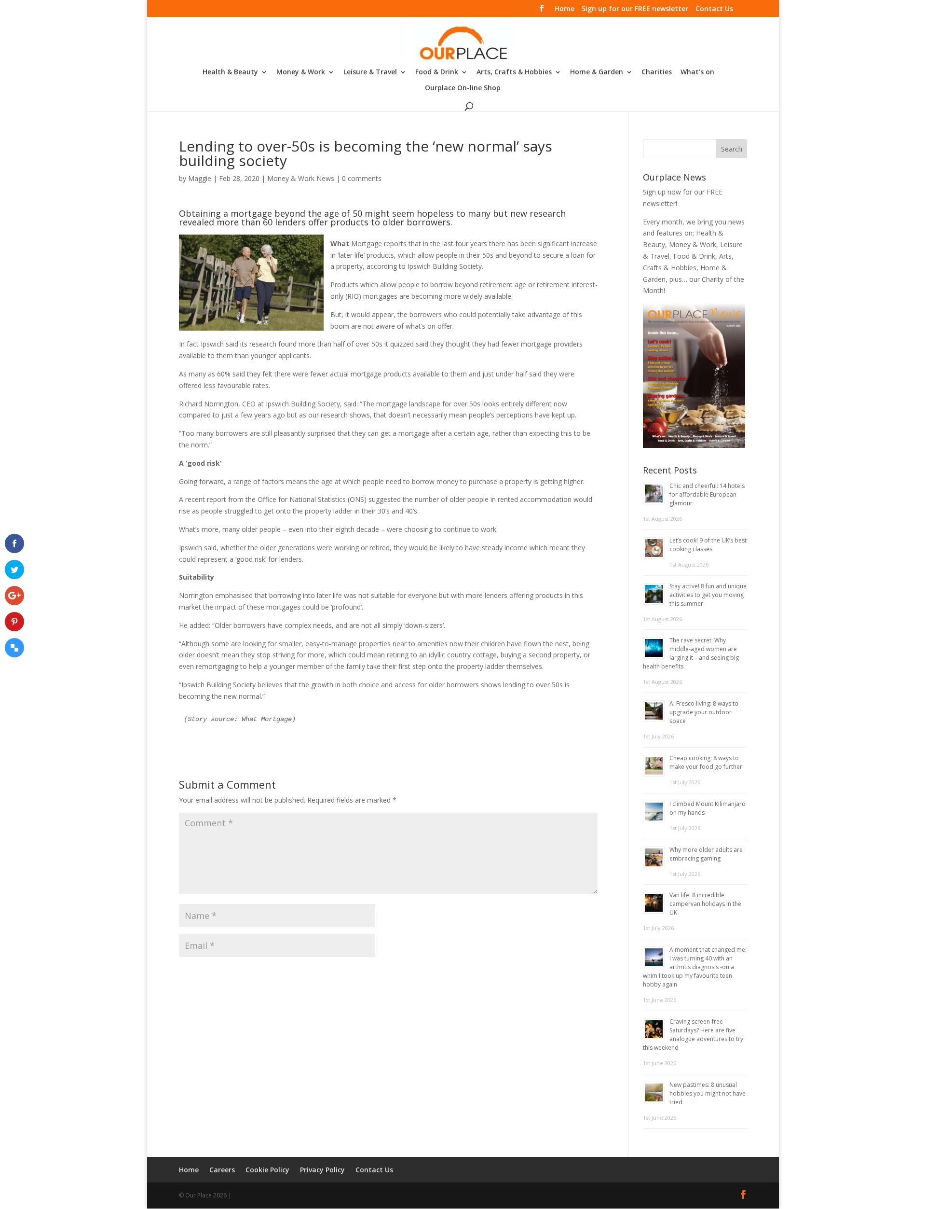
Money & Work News (300, 178)
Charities (656, 72)
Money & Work (300, 72)
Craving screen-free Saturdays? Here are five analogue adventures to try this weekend (693, 1034)
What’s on (697, 72)
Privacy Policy (322, 1169)
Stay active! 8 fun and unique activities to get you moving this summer (708, 595)
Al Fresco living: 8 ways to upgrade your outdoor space (703, 712)
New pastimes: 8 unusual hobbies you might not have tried (707, 1093)
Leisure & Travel (370, 72)
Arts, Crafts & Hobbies (514, 72)
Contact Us (714, 9)
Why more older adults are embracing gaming (706, 854)
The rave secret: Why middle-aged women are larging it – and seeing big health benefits (691, 653)
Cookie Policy (267, 1169)
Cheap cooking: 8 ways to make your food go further (705, 762)
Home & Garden (596, 72)
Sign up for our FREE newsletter (635, 9)
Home (564, 9)
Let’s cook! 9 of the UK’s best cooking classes (708, 544)
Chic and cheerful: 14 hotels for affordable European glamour (707, 494)
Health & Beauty (230, 72)
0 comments (361, 178)
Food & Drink (436, 72)
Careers (222, 1169)
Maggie (199, 178)
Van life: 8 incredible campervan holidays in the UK (705, 904)
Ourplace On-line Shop (463, 88)
